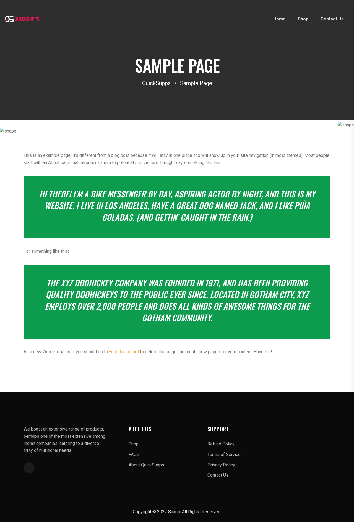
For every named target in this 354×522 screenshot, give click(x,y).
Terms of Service (224, 454)
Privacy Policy (221, 465)
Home (279, 19)
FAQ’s (134, 454)
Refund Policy (221, 444)
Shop (303, 19)
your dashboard (124, 351)
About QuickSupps (146, 465)
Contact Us (332, 19)
